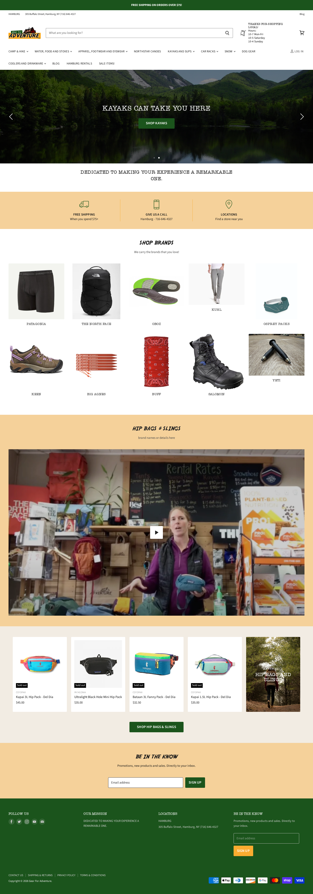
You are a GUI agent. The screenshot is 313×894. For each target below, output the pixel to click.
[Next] (301, 116)
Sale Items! (107, 64)
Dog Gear (248, 51)
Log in (298, 51)
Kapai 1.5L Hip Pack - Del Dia (211, 697)
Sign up (195, 782)
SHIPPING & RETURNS (40, 875)
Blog (302, 14)
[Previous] (11, 116)
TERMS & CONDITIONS (93, 875)
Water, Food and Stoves (52, 51)
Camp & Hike (17, 51)
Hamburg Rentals (79, 64)
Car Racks (208, 51)
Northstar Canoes (147, 51)
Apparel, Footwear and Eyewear (101, 51)
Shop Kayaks (156, 123)
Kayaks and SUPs (180, 51)
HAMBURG (14, 14)
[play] (156, 532)
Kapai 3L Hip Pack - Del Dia (34, 697)
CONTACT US (16, 875)
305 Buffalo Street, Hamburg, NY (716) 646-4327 (50, 14)
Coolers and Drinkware (26, 64)
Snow (229, 51)
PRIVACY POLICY (66, 875)
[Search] (227, 33)
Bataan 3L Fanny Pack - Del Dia (154, 697)
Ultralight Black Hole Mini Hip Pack (98, 697)
